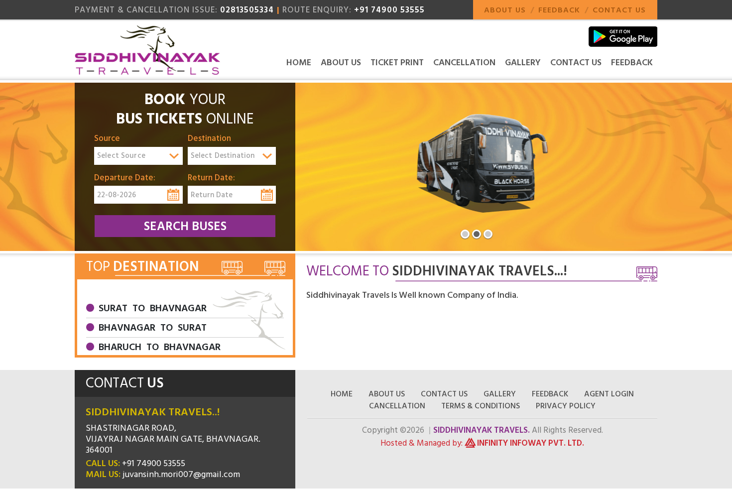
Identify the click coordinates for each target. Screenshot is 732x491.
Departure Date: (124, 178)
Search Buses (185, 226)
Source (107, 138)
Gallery (523, 62)
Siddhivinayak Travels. (481, 430)
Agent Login (609, 394)
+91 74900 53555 (389, 10)
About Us (505, 9)
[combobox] (138, 156)
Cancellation (464, 62)
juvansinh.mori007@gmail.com (181, 474)
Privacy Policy (566, 406)
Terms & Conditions (480, 406)
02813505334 (247, 10)
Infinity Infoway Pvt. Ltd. (530, 443)
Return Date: (211, 178)
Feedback (559, 9)
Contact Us (619, 9)
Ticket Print (397, 62)
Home (298, 62)
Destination (209, 138)
